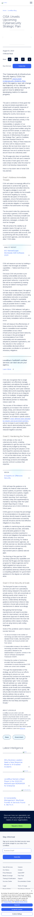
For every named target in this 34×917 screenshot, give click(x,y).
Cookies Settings (17, 914)
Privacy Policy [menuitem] (7, 888)
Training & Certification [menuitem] (9, 878)
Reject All (17, 905)
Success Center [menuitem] (7, 881)
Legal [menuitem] (4, 886)
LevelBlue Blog (12, 10)
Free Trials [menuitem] (21, 875)
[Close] (32, 891)
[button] (31, 2)
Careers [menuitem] (20, 867)
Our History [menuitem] (6, 870)
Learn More (7, 369)
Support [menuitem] (20, 878)
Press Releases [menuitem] (7, 873)
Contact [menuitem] (20, 870)
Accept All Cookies (17, 909)
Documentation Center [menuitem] (24, 881)
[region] (17, 903)
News (7, 737)
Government (19, 737)
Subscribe (22, 66)
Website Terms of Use (21, 901)
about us (22, 728)
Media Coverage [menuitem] (8, 875)
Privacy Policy (8, 901)
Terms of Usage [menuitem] (22, 886)
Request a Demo (17, 826)
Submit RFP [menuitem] (21, 873)
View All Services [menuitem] (8, 867)
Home (4, 10)
